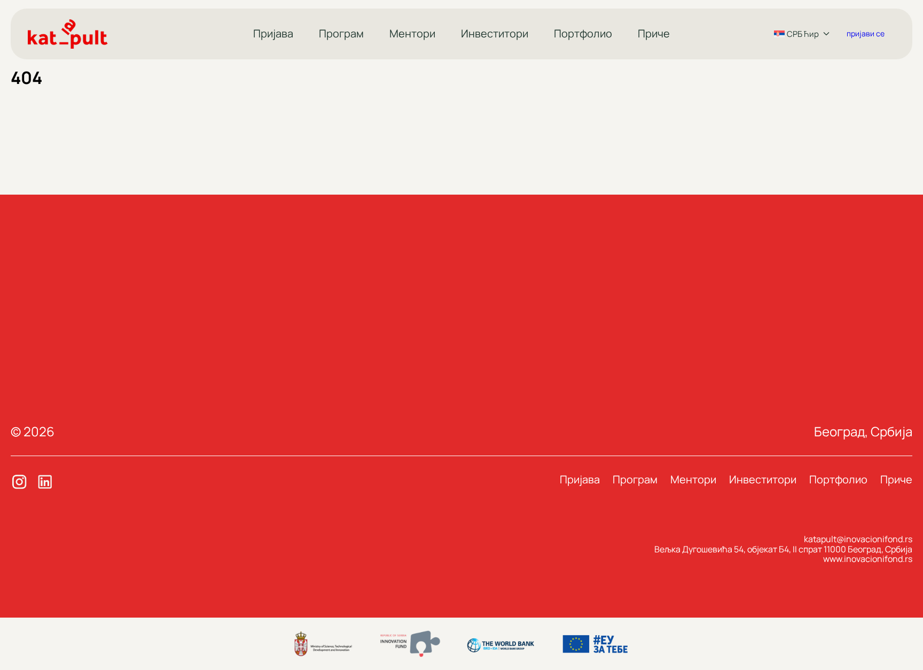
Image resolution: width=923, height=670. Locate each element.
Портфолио (583, 33)
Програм (341, 33)
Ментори (412, 33)
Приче (654, 33)
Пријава (273, 33)
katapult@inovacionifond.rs (858, 539)
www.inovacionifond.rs (867, 559)
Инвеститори (494, 33)
